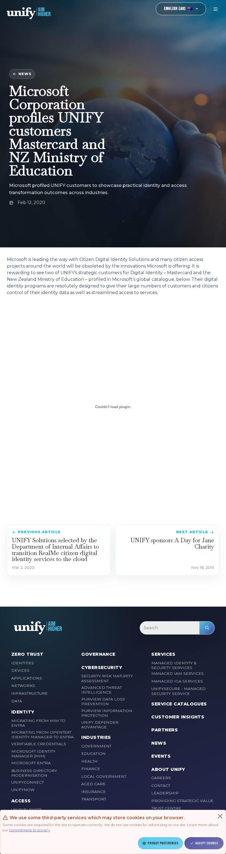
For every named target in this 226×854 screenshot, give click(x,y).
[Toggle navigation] (215, 9)
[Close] (220, 816)
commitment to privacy (29, 830)
